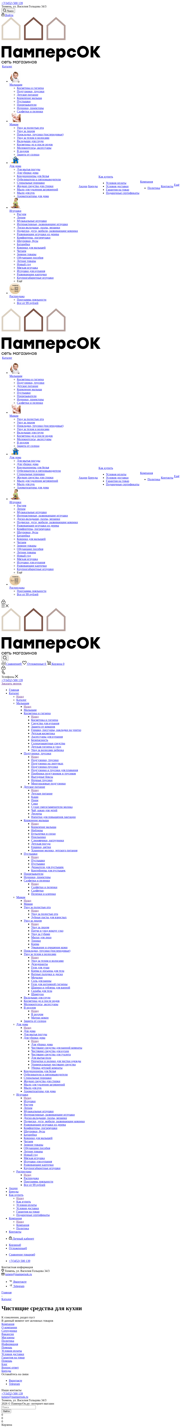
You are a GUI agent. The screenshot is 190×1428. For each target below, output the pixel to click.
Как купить (23, 1201)
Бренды (6, 1370)
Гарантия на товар (13, 1357)
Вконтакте (20, 1281)
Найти (6, 1411)
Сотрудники (9, 1330)
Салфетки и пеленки (44, 887)
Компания (22, 1225)
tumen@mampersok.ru (18, 1274)
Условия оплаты (11, 1350)
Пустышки (38, 860)
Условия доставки (12, 1354)
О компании (9, 1327)
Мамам (28, 903)
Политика (7, 1340)
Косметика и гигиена (44, 720)
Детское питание (42, 793)
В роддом (37, 1014)
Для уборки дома (42, 1044)
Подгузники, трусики (45, 760)
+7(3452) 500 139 (12, 3)
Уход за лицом (40, 927)
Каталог (21, 699)
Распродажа (31, 1178)
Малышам (30, 709)
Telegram (18, 1286)
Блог (4, 1364)
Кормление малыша (43, 827)
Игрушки (30, 1101)
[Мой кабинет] (3, 602)
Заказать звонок (11, 683)
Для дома (29, 1031)
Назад (20, 696)
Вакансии (7, 1334)
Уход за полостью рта (44, 914)
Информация (9, 1344)
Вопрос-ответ (10, 1367)
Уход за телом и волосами (47, 960)
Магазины (7, 1337)
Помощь (6, 1347)
